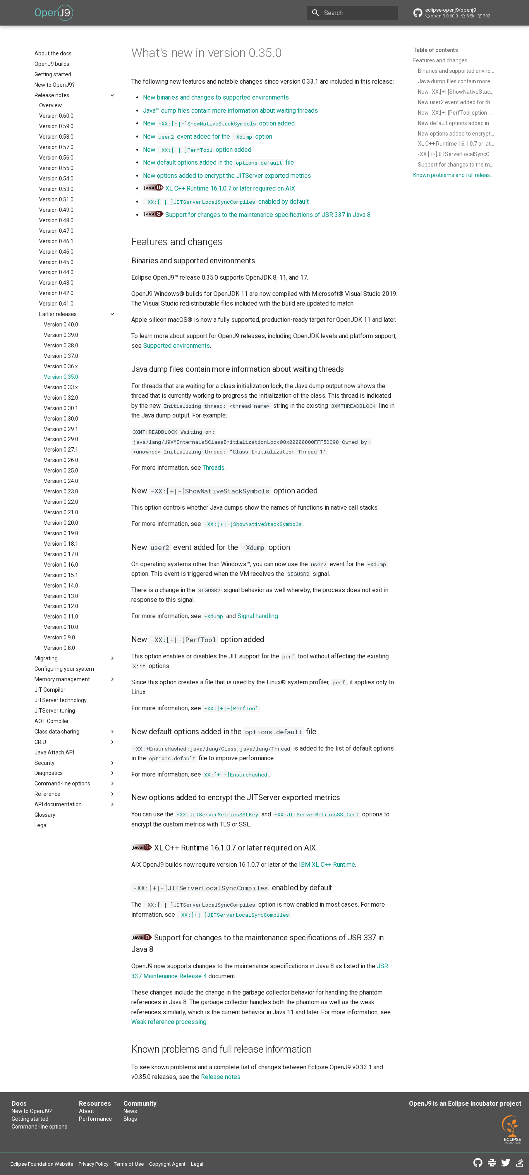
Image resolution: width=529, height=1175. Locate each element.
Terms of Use (129, 1164)
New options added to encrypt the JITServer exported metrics (227, 175)
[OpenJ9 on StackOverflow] (520, 1164)
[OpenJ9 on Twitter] (506, 1164)
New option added (219, 123)
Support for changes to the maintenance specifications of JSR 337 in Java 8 (268, 214)
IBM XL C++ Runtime (327, 864)
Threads (214, 467)
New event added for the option (207, 136)
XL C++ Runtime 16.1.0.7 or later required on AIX (230, 188)
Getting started (30, 1119)
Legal (197, 1164)
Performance (95, 1119)
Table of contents (435, 50)
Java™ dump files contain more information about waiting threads (230, 110)
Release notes (220, 1077)
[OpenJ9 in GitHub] (478, 1164)
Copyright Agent (167, 1164)
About (86, 1111)
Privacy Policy (93, 1164)
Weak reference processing (168, 1022)
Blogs (130, 1119)
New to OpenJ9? (32, 1111)
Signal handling (257, 616)
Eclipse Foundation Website (41, 1164)
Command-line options (39, 1126)
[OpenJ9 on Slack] (492, 1164)
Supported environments (176, 345)
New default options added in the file (218, 162)
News (130, 1111)
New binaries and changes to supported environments (216, 97)
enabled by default (226, 201)
